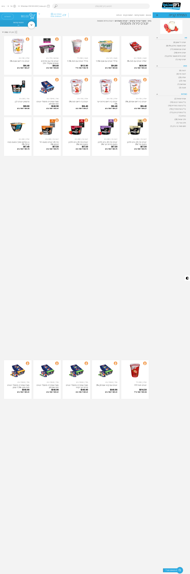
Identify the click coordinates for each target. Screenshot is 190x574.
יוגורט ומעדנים (121, 20)
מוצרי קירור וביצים (138, 20)
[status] (32, 16)
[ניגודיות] (187, 278)
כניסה (3, 6)
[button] (34, 6)
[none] (135, 55)
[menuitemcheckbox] (171, 42)
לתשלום (7, 16)
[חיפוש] (56, 6)
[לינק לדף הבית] (171, 6)
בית (149, 20)
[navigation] (171, 15)
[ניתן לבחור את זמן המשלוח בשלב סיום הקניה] (52, 14)
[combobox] (101, 6)
